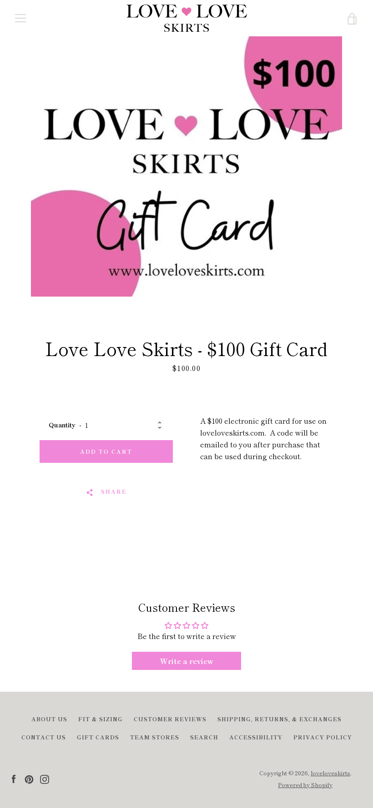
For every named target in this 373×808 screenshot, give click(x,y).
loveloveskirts (330, 772)
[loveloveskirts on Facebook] (13, 778)
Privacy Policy (322, 737)
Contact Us (43, 737)
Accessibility (255, 737)
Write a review (186, 660)
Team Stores (154, 737)
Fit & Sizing (100, 719)
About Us (49, 719)
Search (204, 737)
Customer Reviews (170, 719)
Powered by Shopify (305, 784)
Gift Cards (98, 737)
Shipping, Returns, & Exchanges (279, 719)
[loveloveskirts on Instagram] (44, 778)
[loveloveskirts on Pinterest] (29, 778)
